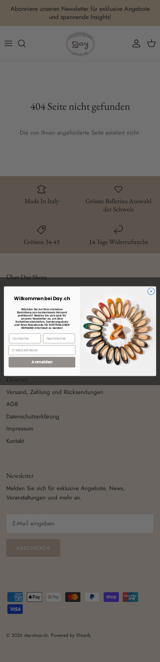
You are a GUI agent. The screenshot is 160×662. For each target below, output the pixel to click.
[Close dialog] (151, 291)
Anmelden (41, 362)
